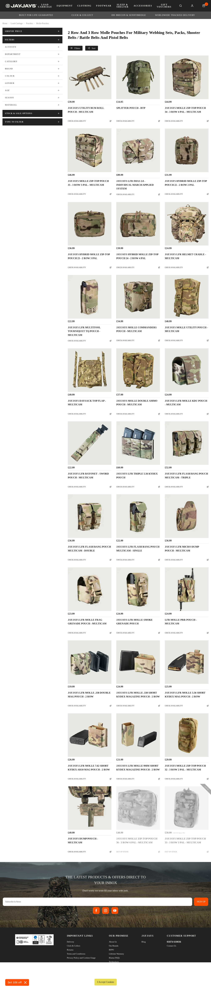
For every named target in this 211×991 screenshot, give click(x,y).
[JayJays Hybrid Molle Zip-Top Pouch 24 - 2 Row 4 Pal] (138, 224)
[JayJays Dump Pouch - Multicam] (89, 808)
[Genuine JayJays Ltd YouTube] (114, 910)
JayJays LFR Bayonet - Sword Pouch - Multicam (88, 475)
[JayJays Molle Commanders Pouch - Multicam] (138, 296)
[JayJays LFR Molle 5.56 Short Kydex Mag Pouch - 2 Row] (186, 662)
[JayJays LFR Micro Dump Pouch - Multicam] (186, 516)
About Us (113, 942)
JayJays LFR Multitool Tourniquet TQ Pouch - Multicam (84, 331)
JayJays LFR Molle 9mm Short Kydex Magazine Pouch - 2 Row (138, 767)
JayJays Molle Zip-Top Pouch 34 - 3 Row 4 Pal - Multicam (185, 110)
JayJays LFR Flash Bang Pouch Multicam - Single (137, 548)
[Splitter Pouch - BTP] (138, 77)
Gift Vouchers (164, 6)
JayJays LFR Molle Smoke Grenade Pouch (134, 621)
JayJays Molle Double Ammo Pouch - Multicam (136, 402)
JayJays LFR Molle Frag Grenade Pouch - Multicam (87, 621)
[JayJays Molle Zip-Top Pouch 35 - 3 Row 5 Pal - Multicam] (89, 150)
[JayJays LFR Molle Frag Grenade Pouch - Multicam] (89, 589)
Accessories (143, 6)
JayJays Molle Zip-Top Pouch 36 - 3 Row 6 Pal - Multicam (136, 840)
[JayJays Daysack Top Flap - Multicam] (89, 370)
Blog (143, 942)
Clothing (84, 6)
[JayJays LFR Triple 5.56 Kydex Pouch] (138, 443)
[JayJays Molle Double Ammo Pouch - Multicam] (138, 370)
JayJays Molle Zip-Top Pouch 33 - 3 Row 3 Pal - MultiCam (185, 840)
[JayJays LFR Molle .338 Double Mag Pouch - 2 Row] (89, 662)
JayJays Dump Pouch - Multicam (83, 840)
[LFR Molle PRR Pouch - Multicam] (186, 589)
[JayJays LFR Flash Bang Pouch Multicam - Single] (138, 516)
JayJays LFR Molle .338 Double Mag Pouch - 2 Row (89, 694)
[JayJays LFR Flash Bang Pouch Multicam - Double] (89, 516)
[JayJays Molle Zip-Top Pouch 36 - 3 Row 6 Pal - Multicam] (138, 808)
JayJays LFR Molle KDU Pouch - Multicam (186, 402)
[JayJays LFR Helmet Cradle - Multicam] (186, 224)
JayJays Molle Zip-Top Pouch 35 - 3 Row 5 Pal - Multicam (88, 183)
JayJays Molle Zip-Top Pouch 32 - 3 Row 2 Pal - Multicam (185, 767)
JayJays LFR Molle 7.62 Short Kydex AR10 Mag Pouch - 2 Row (89, 767)
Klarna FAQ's (114, 958)
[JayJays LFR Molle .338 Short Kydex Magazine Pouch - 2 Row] (138, 662)
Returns (70, 950)
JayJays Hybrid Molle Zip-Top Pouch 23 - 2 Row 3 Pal (89, 256)
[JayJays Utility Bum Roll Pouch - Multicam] (89, 77)
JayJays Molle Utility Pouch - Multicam (186, 329)
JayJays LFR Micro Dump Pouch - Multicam (182, 548)
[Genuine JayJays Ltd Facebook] (96, 910)
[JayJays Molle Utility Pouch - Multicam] (186, 296)
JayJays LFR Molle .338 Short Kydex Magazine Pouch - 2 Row (138, 694)
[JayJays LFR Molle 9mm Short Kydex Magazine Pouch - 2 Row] (138, 735)
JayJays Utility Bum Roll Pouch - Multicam (86, 110)
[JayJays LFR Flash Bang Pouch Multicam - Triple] (186, 443)
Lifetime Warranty (116, 954)
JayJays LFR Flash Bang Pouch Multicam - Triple (186, 475)
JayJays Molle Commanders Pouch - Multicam (136, 329)
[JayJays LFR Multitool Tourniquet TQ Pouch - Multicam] (89, 296)
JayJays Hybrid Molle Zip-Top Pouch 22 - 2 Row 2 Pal (186, 183)
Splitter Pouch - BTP (130, 108)
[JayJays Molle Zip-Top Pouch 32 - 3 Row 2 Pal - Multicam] (186, 735)
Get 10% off (15, 982)
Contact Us (171, 946)
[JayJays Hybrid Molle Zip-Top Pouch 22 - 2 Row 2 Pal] (186, 150)
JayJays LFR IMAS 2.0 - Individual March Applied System (135, 185)
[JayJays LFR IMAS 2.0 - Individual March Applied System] (138, 150)
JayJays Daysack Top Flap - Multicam (87, 402)
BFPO (111, 950)
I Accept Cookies (105, 982)
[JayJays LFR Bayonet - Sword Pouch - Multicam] (89, 443)
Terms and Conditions (76, 954)
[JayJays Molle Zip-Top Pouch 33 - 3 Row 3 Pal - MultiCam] (186, 808)
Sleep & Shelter (122, 6)
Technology (114, 962)
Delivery (70, 942)
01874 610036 (174, 941)
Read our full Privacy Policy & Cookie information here (105, 975)
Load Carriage (45, 6)
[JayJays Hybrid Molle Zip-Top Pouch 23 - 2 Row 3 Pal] (89, 224)
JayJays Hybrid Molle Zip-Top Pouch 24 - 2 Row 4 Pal (137, 256)
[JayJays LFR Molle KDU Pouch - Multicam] (186, 370)
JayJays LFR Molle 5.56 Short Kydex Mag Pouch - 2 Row (185, 694)
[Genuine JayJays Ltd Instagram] (105, 910)
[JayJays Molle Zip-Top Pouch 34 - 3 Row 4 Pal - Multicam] (186, 77)
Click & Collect (73, 946)
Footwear (103, 6)
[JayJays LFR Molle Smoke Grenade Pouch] (138, 589)
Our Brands (113, 946)
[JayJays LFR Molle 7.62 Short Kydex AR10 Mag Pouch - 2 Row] (89, 735)
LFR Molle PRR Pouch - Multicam (181, 621)
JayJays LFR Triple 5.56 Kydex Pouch (137, 475)
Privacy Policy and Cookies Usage (81, 958)
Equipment (65, 6)
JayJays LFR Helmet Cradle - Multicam (185, 256)
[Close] (25, 982)
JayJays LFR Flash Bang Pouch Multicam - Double (89, 548)
